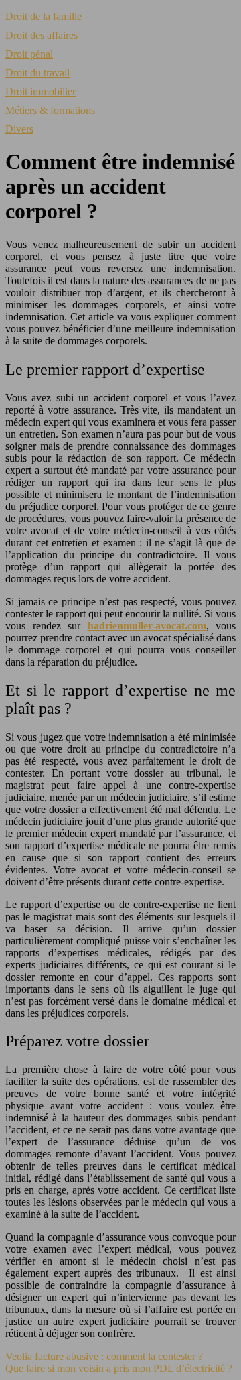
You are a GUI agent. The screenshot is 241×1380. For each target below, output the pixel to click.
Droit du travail (37, 72)
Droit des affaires (41, 35)
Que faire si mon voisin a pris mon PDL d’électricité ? (118, 1368)
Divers (19, 129)
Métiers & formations (50, 110)
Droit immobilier (40, 91)
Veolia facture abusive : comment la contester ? (104, 1356)
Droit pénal (29, 54)
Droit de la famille (43, 16)
